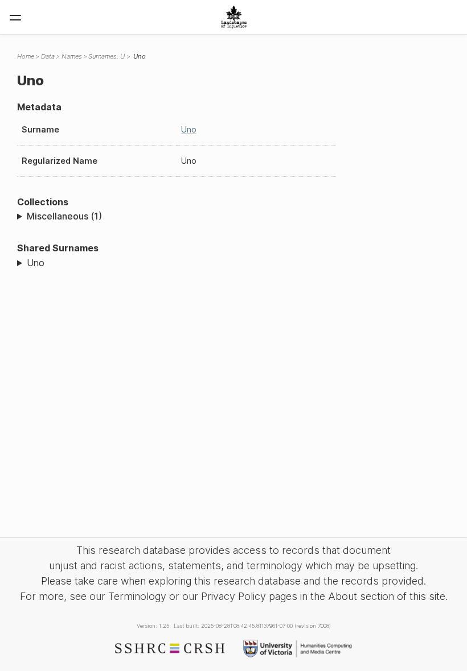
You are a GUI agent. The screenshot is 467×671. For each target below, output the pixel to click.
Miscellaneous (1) (64, 216)
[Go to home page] (234, 17)
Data (48, 56)
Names (72, 56)
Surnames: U (106, 56)
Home (25, 56)
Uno (188, 129)
